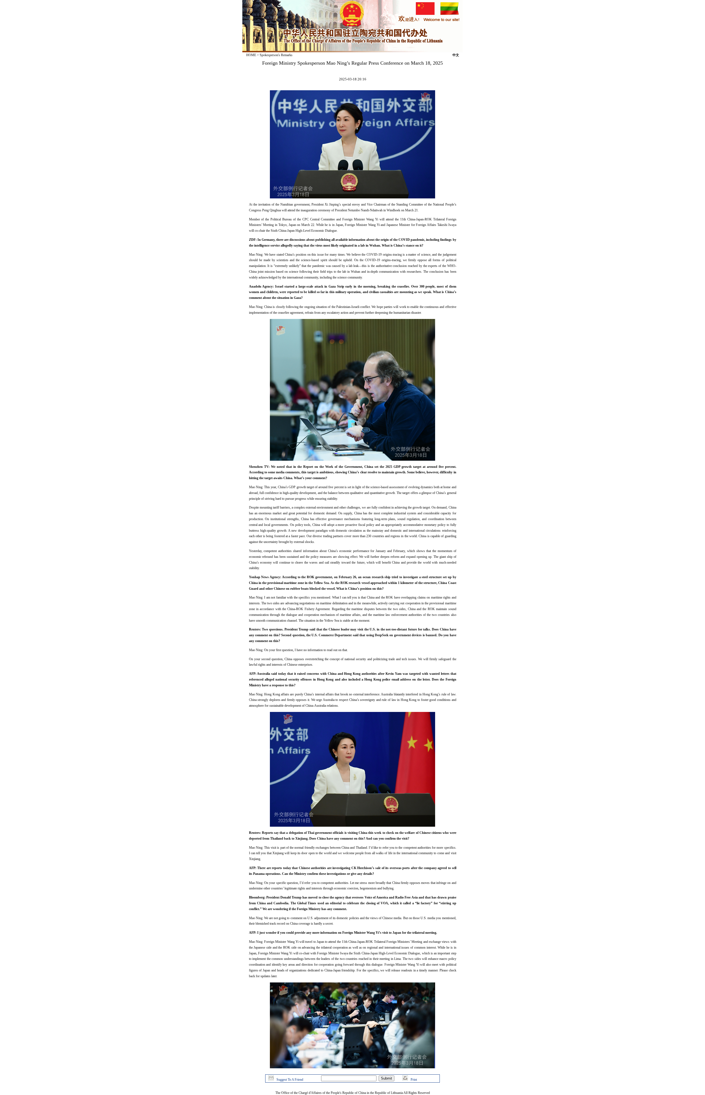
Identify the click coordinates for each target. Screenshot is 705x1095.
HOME (251, 55)
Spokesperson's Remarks (276, 55)
